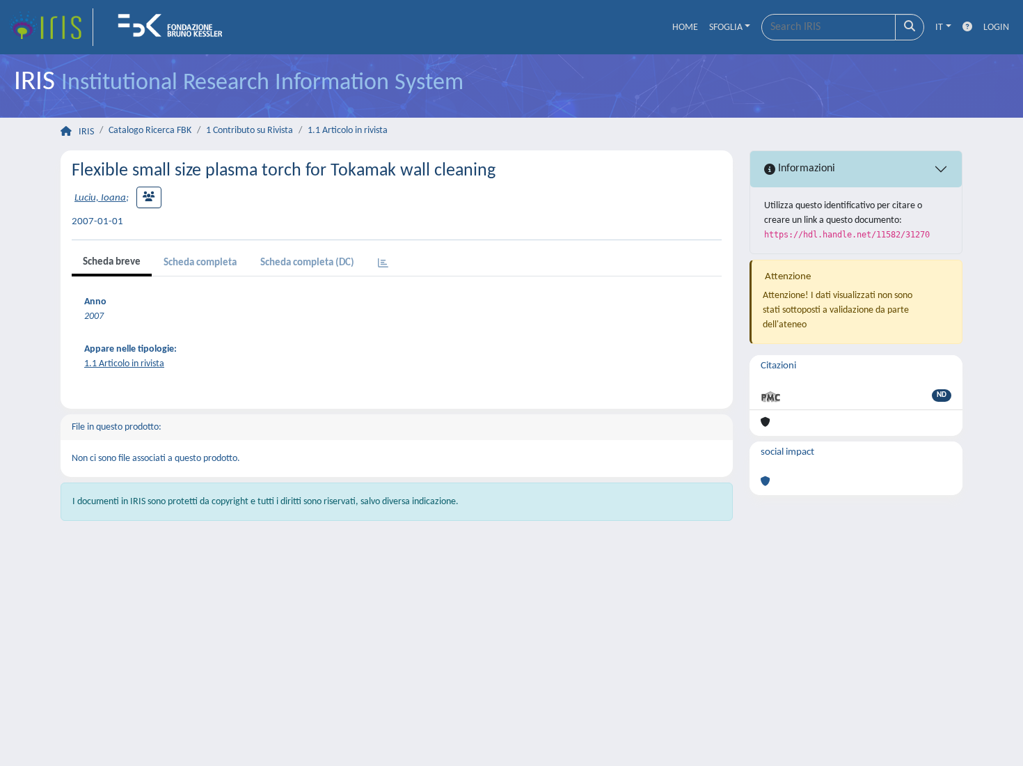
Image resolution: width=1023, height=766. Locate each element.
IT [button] (939, 27)
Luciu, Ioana (100, 198)
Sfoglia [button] (726, 27)
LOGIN (996, 27)
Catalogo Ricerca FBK (150, 130)
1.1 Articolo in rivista (348, 130)
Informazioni (805, 168)
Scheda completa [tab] (200, 263)
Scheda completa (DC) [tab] (307, 263)
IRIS (86, 132)
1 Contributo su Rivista (249, 130)
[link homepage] (50, 27)
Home (685, 27)
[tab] (383, 264)
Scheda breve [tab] (112, 262)
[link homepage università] (174, 27)
